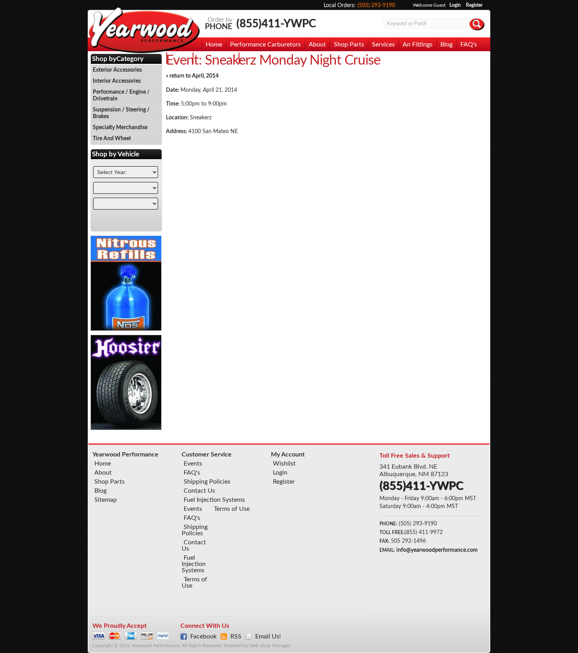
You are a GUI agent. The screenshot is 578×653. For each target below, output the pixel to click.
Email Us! (268, 636)
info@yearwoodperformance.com (437, 550)
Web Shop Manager (269, 646)
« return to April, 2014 (192, 76)
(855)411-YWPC (276, 23)
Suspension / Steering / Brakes (121, 113)
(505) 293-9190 (376, 5)
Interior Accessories (117, 81)
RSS (235, 636)
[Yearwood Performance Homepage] (144, 31)
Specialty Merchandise (120, 127)
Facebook (203, 636)
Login (455, 5)
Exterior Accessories (117, 70)
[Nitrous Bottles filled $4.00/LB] (126, 329)
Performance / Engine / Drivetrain (121, 95)
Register (474, 5)
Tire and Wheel (112, 138)
